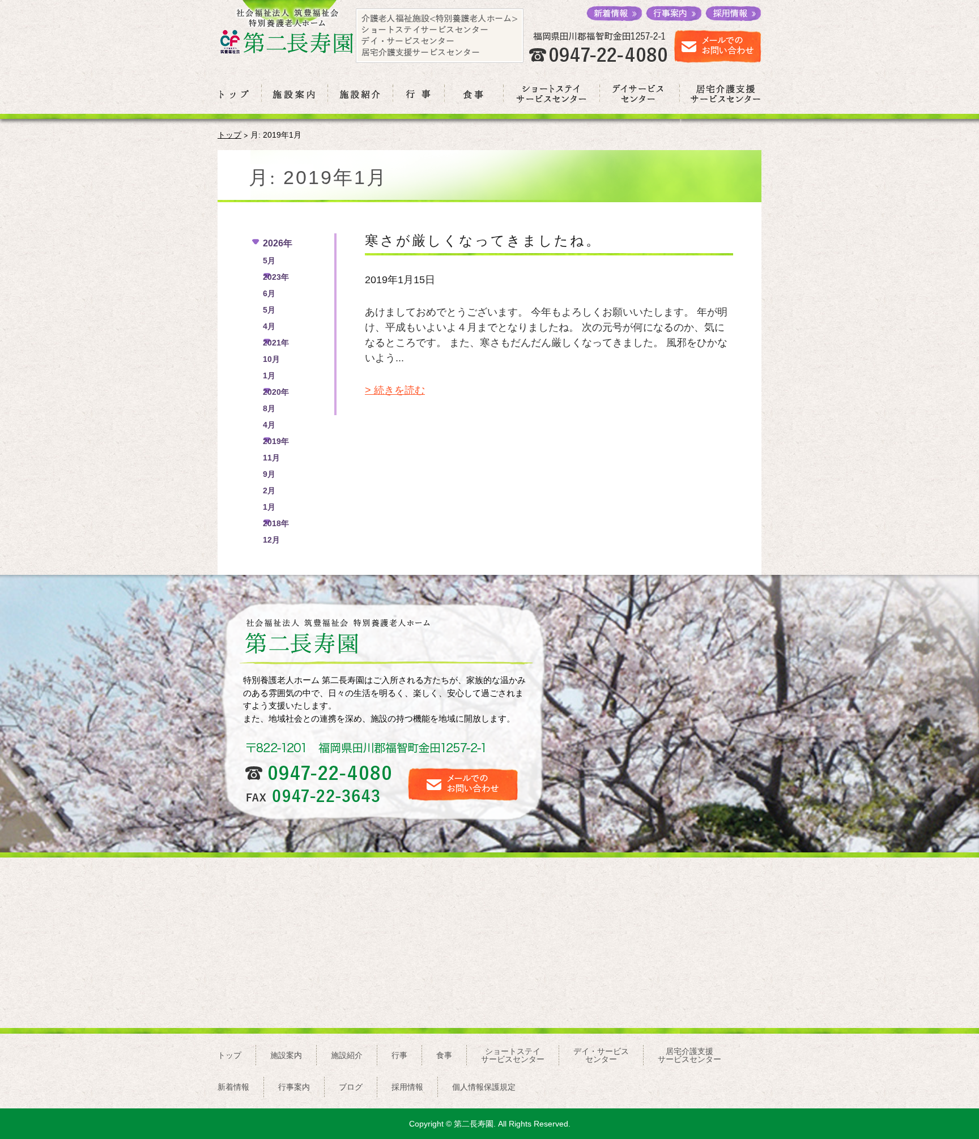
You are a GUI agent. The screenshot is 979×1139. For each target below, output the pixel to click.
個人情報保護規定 (484, 1086)
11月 (271, 457)
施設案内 (286, 1055)
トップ (229, 134)
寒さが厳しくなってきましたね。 (483, 240)
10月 (271, 359)
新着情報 (233, 1086)
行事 (399, 1055)
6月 (269, 293)
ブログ (351, 1086)
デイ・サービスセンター (601, 1055)
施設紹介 (347, 1055)
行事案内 (294, 1086)
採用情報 (407, 1086)
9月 (269, 474)
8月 (269, 408)
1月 (269, 375)
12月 (271, 539)
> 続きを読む (395, 390)
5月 (269, 260)
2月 (269, 490)
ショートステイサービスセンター (512, 1055)
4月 (269, 326)
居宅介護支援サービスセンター (689, 1055)
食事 (444, 1055)
